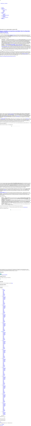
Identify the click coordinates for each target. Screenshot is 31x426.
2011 (3, 402)
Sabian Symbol (3, 118)
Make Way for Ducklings (25, 53)
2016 (3, 358)
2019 (3, 331)
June (3, 300)
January (4, 295)
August (4, 290)
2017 (3, 349)
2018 (3, 340)
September (4, 298)
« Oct (0, 422)
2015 (3, 367)
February (4, 294)
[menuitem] (16, 7)
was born (3, 192)
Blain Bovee (27, 118)
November (4, 297)
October (4, 324)
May (3, 292)
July (3, 291)
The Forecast (7, 33)
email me (6, 116)
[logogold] (3, 3)
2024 (3, 289)
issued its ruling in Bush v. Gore (5, 46)
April (3, 293)
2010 (3, 411)
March (4, 311)
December (4, 296)
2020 (3, 322)
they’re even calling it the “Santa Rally (10, 44)
